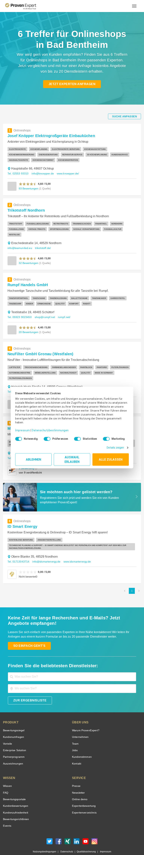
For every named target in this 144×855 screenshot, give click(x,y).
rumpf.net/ (62, 312)
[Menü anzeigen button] (134, 6)
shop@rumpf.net (43, 312)
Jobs (74, 739)
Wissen (7, 775)
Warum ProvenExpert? (84, 719)
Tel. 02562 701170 (18, 381)
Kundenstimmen (81, 746)
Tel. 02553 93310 (18, 173)
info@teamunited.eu (19, 242)
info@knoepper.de (41, 173)
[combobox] (72, 665)
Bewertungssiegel (13, 719)
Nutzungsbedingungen (46, 840)
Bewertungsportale (14, 788)
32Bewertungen (28, 257)
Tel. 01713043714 (18, 551)
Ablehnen (33, 458)
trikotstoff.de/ (42, 242)
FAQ (5, 782)
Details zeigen (116, 446)
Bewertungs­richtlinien (15, 808)
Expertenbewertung (83, 795)
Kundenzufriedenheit (15, 802)
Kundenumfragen (13, 726)
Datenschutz (66, 840)
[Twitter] (49, 831)
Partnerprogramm (13, 746)
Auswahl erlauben (72, 458)
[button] (28, 184)
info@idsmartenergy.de (45, 551)
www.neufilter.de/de (66, 381)
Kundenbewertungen (15, 795)
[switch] (46, 437)
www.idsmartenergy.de (75, 551)
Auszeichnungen (12, 753)
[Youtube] (85, 831)
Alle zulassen (110, 458)
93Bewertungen (28, 188)
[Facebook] (59, 831)
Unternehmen (80, 726)
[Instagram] (95, 831)
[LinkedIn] (77, 831)
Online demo (79, 788)
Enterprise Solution (14, 739)
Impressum (22, 427)
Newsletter (78, 782)
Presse (76, 775)
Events (7, 815)
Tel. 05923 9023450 (19, 312)
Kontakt (76, 753)
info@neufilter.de (42, 381)
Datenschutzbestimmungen (47, 427)
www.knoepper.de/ (65, 173)
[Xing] (67, 831)
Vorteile (7, 733)
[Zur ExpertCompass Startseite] (23, 6)
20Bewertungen (28, 326)
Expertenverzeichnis (83, 802)
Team (75, 733)
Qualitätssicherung (84, 840)
